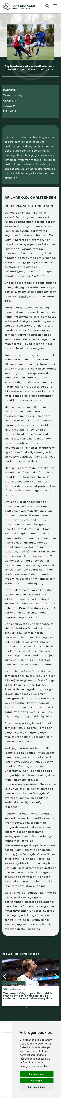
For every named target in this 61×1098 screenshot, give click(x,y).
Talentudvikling (13, 95)
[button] (55, 5)
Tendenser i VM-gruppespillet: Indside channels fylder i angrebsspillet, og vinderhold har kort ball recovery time (27, 996)
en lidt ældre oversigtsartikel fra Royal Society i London (28, 599)
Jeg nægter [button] (36, 1080)
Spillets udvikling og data (14, 989)
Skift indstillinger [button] (37, 1087)
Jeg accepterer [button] (37, 1074)
